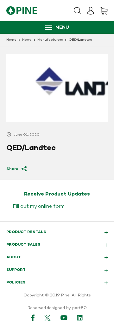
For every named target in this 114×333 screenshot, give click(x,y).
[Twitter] (47, 317)
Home (11, 40)
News (27, 40)
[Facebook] (33, 317)
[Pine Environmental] (21, 10)
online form (51, 206)
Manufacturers (50, 40)
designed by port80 (67, 308)
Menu (62, 28)
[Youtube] (63, 317)
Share (12, 169)
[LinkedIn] (80, 317)
